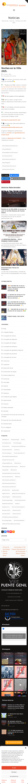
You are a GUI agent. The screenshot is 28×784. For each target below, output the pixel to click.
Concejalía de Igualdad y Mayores (13, 350)
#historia (22, 466)
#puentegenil (6, 162)
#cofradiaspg (17, 443)
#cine (23, 439)
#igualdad (5, 470)
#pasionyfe (15, 490)
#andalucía (5, 439)
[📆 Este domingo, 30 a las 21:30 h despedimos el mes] (7, 659)
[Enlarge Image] (14, 47)
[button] (25, 748)
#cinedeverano (6, 443)
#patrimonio (6, 493)
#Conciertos (5, 446)
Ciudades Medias (8, 332)
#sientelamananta (20, 500)
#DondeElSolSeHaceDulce (10, 146)
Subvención (6, 431)
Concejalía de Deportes (10, 339)
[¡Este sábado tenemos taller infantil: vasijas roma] (20, 659)
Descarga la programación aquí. (11, 120)
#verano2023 (6, 510)
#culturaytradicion (19, 453)
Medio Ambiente (8, 407)
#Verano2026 (17, 513)
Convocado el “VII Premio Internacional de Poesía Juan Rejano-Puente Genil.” (18, 551)
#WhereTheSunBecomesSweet (11, 524)
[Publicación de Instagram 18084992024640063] (20, 672)
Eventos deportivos (9, 375)
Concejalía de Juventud (10, 353)
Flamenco (6, 393)
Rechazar (14, 772)
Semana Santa (7, 423)
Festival (5, 386)
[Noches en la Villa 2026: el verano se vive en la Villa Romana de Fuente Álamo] (14, 199)
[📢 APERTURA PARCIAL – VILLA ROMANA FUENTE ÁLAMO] (14, 229)
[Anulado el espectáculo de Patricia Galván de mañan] (7, 685)
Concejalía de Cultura (9, 336)
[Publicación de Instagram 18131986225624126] (20, 685)
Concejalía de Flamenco (10, 346)
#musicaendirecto (7, 476)
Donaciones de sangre (9, 371)
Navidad (5, 411)
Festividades (7, 389)
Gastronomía (7, 400)
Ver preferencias (14, 776)
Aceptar (14, 767)
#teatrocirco (6, 507)
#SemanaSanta (17, 497)
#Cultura (17, 449)
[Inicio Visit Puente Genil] (14, 574)
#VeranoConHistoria (8, 169)
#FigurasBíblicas (7, 463)
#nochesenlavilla (7, 156)
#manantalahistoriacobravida (11, 473)
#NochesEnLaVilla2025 (9, 159)
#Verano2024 (17, 510)
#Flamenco (17, 463)
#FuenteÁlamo (6, 149)
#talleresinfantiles (7, 503)
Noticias (12, 21)
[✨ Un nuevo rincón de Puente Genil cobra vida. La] (7, 672)
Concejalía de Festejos (9, 343)
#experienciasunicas (8, 460)
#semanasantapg (7, 500)
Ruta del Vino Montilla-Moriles (12, 420)
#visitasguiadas (7, 520)
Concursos (6, 361)
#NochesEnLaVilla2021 (9, 480)
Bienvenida (5, 21)
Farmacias (6, 379)
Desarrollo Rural (8, 368)
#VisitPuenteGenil (19, 520)
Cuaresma (6, 364)
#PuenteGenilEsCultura (9, 166)
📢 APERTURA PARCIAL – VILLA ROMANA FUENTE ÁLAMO (11, 240)
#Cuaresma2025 (7, 449)
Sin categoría (7, 427)
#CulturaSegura (7, 453)
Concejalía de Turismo (9, 76)
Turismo (9, 133)
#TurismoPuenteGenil (18, 507)
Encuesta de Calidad (15, 742)
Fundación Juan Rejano (10, 396)
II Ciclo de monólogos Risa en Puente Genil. (5, 551)
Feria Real (6, 382)
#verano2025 (6, 513)
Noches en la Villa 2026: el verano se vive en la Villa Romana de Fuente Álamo (13, 210)
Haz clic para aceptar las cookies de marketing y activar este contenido (14, 636)
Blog (4, 328)
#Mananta (14, 470)
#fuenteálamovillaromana (10, 152)
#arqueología (15, 439)
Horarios (5, 404)
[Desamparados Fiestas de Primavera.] (14, 257)
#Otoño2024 (6, 490)
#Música (17, 476)
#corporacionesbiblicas (19, 446)
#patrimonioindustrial (18, 493)
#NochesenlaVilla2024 (9, 483)
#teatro (17, 503)
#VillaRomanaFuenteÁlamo (10, 517)
